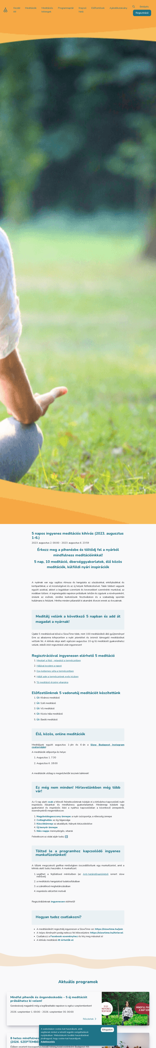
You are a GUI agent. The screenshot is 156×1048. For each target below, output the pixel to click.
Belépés (144, 6)
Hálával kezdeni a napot (49, 665)
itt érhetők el (65, 940)
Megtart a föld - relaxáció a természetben (59, 660)
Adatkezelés (48, 1041)
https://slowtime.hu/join (109, 929)
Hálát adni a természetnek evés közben (57, 676)
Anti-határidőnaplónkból (95, 874)
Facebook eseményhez (64, 936)
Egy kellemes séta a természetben (55, 671)
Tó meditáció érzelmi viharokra (52, 682)
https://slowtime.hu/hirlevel (106, 932)
